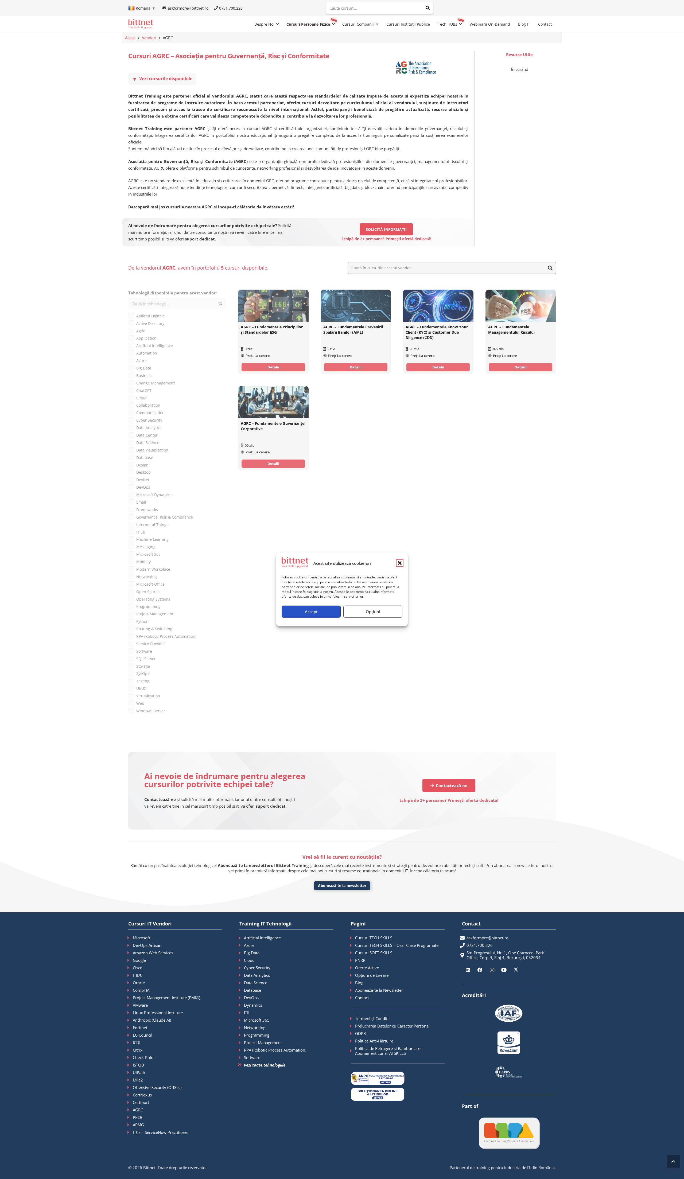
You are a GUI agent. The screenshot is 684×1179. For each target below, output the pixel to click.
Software (252, 1057)
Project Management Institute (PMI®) (166, 997)
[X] (516, 970)
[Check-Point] (130, 1057)
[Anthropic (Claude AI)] (130, 1020)
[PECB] (130, 1117)
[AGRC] (130, 1109)
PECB (137, 1117)
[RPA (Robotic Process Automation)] (241, 1050)
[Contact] (353, 997)
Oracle (139, 982)
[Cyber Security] (241, 967)
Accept (311, 611)
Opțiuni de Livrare (371, 975)
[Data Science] (241, 982)
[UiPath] (130, 1072)
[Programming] (241, 1035)
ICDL (137, 1042)
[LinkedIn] (468, 970)
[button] (399, 563)
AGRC (138, 1109)
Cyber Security (257, 967)
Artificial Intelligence (262, 937)
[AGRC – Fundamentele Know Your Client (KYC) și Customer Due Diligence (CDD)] (438, 306)
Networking (254, 1027)
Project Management (263, 1042)
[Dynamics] (241, 1005)
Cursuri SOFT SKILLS (373, 952)
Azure (249, 945)
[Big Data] (241, 952)
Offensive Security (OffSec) (157, 1087)
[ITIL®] (130, 975)
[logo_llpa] (509, 1133)
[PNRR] (353, 960)
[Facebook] (480, 970)
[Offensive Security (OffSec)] (130, 1087)
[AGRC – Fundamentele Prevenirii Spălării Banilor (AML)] (356, 306)
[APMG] (130, 1124)
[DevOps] (241, 997)
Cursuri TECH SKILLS (373, 937)
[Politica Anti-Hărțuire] (353, 1040)
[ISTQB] (130, 1065)
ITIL (247, 1012)
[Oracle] (130, 982)
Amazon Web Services (153, 952)
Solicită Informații (386, 229)
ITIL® (137, 975)
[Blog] (353, 982)
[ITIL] (241, 1012)
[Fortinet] (130, 1027)
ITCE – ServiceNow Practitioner (161, 1132)
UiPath (139, 1072)
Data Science (255, 982)
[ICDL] (130, 1042)
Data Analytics (257, 975)
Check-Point (144, 1057)
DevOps (251, 997)
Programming (256, 1035)
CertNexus (142, 1095)
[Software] (241, 1057)
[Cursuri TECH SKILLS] (353, 937)
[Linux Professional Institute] (130, 1012)
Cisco (137, 967)
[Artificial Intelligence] (241, 937)
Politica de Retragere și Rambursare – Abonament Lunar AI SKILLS (389, 1051)
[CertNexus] (130, 1094)
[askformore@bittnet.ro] (464, 937)
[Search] (427, 8)
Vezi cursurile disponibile (162, 78)
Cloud (249, 960)
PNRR (360, 960)
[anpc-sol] (398, 1094)
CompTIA (141, 990)
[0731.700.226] (464, 945)
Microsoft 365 (257, 1020)
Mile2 (138, 1080)
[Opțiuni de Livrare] (353, 975)
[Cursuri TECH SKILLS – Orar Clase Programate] (353, 945)
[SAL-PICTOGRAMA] (398, 1078)
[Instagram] (492, 970)
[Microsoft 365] (241, 1020)
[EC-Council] (130, 1035)
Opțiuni (373, 611)
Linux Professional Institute (158, 1012)
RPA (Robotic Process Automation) (275, 1050)
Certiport (141, 1102)
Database (252, 990)
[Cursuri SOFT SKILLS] (353, 952)
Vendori (149, 37)
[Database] (241, 990)
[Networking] (241, 1027)
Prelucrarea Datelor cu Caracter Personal (392, 1026)
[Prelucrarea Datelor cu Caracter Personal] (353, 1026)
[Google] (130, 960)
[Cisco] (130, 967)
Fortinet (140, 1027)
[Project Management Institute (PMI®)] (130, 997)
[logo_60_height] (140, 24)
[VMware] (130, 1005)
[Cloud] (241, 960)
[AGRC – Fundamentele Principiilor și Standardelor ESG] (273, 306)
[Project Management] (241, 1042)
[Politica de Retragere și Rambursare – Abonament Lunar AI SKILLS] (353, 1050)
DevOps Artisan (147, 945)
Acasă (130, 37)
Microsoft (141, 937)
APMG (138, 1124)
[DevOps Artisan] (130, 945)
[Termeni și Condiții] (353, 1018)
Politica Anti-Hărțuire (374, 1041)
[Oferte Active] (353, 967)
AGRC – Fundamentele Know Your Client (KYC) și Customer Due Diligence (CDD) (437, 332)
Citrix (137, 1050)
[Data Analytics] (241, 975)
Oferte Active (367, 967)
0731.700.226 (480, 945)
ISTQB (138, 1065)
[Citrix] (130, 1050)
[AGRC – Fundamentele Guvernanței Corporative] (273, 402)
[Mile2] (130, 1079)
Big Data (251, 952)
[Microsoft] (130, 937)
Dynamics (253, 1005)
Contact (362, 997)
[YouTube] (504, 970)
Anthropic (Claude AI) (152, 1020)
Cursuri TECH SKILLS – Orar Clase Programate (396, 945)
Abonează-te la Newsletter (379, 990)
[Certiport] (130, 1102)
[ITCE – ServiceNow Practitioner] (130, 1132)
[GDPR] (353, 1033)
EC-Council (142, 1035)
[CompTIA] (130, 990)
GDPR (360, 1033)
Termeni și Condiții (372, 1018)
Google (139, 960)
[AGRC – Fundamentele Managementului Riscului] (520, 306)
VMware (140, 1005)
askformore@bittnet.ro (487, 937)
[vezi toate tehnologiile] (241, 1065)
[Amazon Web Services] (130, 952)
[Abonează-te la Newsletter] (353, 990)
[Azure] (241, 945)
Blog (359, 982)
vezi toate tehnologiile (264, 1065)
